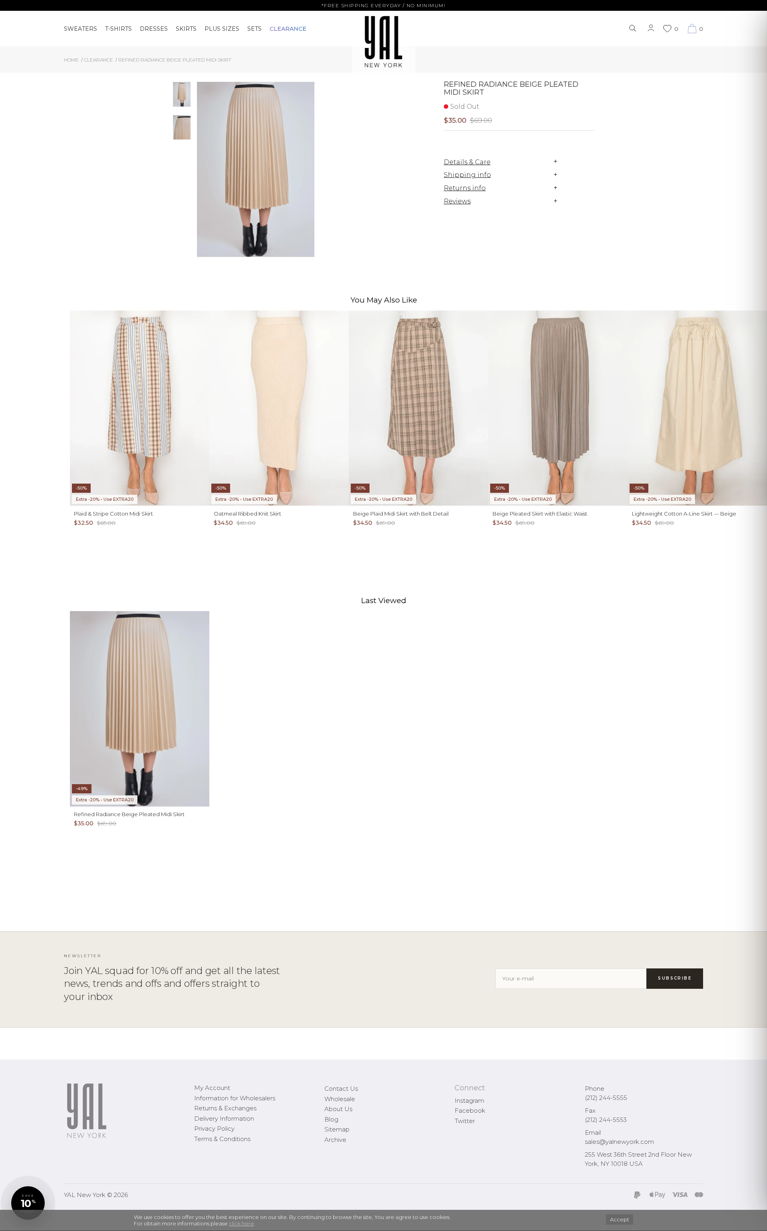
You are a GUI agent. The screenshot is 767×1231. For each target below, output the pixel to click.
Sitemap (337, 1129)
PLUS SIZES (222, 28)
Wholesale (339, 1099)
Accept (619, 1219)
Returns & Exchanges (225, 1108)
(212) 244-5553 (606, 1119)
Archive (335, 1139)
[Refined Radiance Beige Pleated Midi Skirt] (182, 94)
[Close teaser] (14, 1221)
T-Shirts (118, 28)
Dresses (154, 28)
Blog (331, 1119)
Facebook (470, 1110)
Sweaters (80, 28)
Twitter (465, 1121)
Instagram (469, 1100)
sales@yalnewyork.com (619, 1141)
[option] (182, 97)
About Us (338, 1109)
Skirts (186, 28)
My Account (212, 1088)
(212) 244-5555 (606, 1098)
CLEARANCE (288, 28)
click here (241, 1223)
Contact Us (341, 1088)
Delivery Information (224, 1118)
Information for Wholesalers (234, 1098)
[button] (28, 1203)
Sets (254, 28)
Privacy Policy (214, 1128)
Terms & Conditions (222, 1139)
